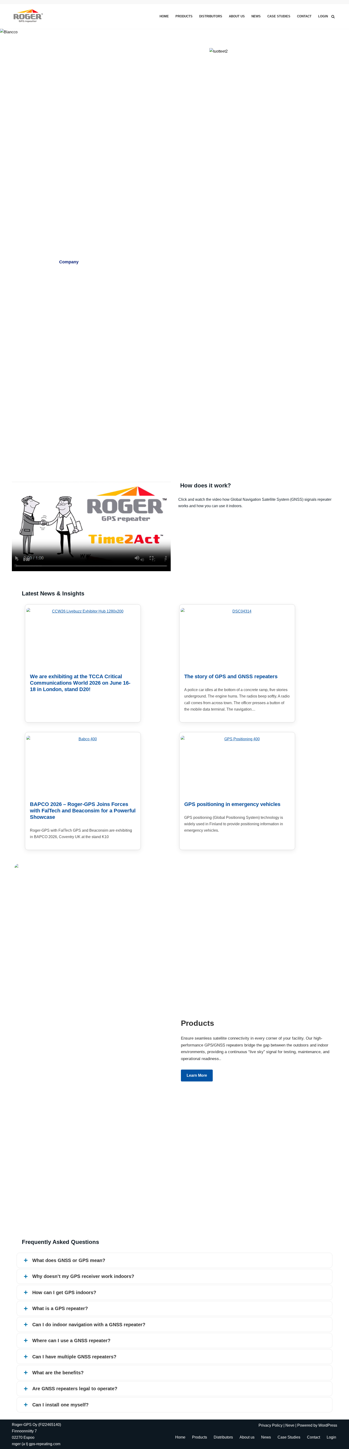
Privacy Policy (271, 1425)
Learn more (197, 1075)
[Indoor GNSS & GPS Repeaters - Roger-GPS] (29, 16)
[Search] (333, 16)
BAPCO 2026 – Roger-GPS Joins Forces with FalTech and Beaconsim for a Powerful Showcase (83, 810)
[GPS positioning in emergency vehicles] (240, 765)
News (256, 16)
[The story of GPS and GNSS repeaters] (240, 638)
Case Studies (278, 16)
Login (323, 16)
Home (164, 16)
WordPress (327, 1425)
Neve (289, 1425)
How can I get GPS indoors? (64, 1292)
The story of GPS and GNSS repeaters (231, 676)
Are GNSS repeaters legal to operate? (74, 1388)
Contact (304, 16)
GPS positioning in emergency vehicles (232, 804)
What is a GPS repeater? (60, 1308)
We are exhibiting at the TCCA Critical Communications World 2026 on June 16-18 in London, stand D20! (80, 682)
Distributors (210, 16)
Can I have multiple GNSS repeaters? (74, 1356)
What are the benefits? (58, 1372)
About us (237, 16)
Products (184, 16)
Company (69, 262)
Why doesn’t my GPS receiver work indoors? (83, 1276)
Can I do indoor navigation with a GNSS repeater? (88, 1324)
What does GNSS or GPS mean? (68, 1260)
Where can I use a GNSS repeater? (71, 1340)
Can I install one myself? (60, 1404)
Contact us (143, 262)
